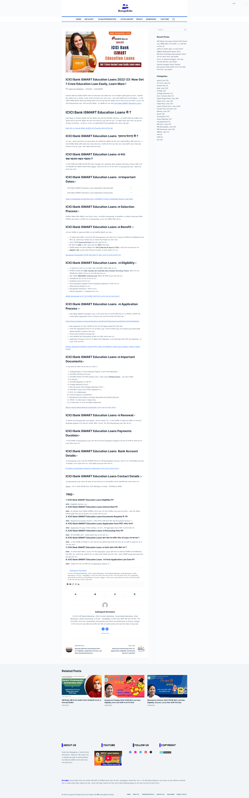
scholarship (98, 89)
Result (159, 114)
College (159, 91)
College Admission (164, 93)
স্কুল (158, 140)
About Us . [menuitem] (136, 794)
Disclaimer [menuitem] (170, 794)
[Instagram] (76, 584)
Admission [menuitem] (151, 19)
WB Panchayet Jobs (164, 129)
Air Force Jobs (162, 83)
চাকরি (158, 134)
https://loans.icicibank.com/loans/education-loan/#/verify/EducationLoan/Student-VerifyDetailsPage (102, 321)
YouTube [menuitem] (164, 19)
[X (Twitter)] (95, 594)
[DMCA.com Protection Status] (165, 752)
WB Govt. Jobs (162, 124)
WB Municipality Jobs (165, 127)
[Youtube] (70, 584)
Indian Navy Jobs (163, 104)
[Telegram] (67, 584)
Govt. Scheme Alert (164, 96)
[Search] (173, 19)
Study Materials (162, 119)
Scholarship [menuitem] (127, 19)
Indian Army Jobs (163, 101)
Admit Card (161, 80)
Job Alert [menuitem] (89, 19)
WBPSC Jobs (161, 132)
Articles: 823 (105, 633)
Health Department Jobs (166, 98)
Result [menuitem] (139, 19)
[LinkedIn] (134, 594)
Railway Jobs (162, 111)
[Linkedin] (78, 584)
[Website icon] (103, 629)
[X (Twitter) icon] (107, 629)
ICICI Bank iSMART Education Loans (127, 103)
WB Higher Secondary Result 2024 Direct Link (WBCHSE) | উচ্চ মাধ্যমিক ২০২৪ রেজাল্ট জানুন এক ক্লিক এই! (172, 43)
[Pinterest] (115, 594)
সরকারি (158, 137)
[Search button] (185, 30)
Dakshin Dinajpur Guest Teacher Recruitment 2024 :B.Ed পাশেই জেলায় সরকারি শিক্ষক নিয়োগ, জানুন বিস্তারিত (171, 67)
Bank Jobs (160, 88)
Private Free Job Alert (165, 109)
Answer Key (161, 86)
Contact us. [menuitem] (161, 794)
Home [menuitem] (78, 19)
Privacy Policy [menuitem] (182, 794)
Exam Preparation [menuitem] (107, 19)
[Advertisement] (124, 726)
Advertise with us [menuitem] (148, 794)
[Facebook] (73, 584)
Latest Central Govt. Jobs (166, 106)
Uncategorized (162, 122)
